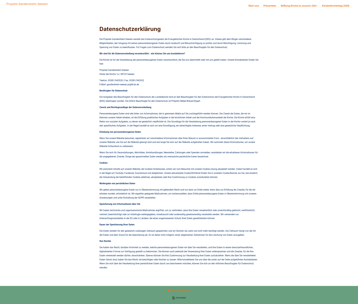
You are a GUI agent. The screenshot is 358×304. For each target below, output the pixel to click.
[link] (299, 5)
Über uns (253, 5)
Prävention (269, 5)
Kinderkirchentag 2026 (335, 5)
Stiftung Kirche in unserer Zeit (298, 5)
